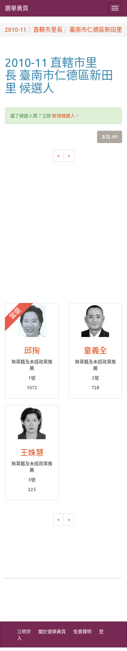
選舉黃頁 (16, 8)
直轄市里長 (48, 29)
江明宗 (24, 631)
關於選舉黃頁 (52, 631)
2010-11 (15, 29)
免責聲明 (82, 631)
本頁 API (109, 136)
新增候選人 (63, 115)
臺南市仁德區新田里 (95, 29)
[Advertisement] (63, 236)
